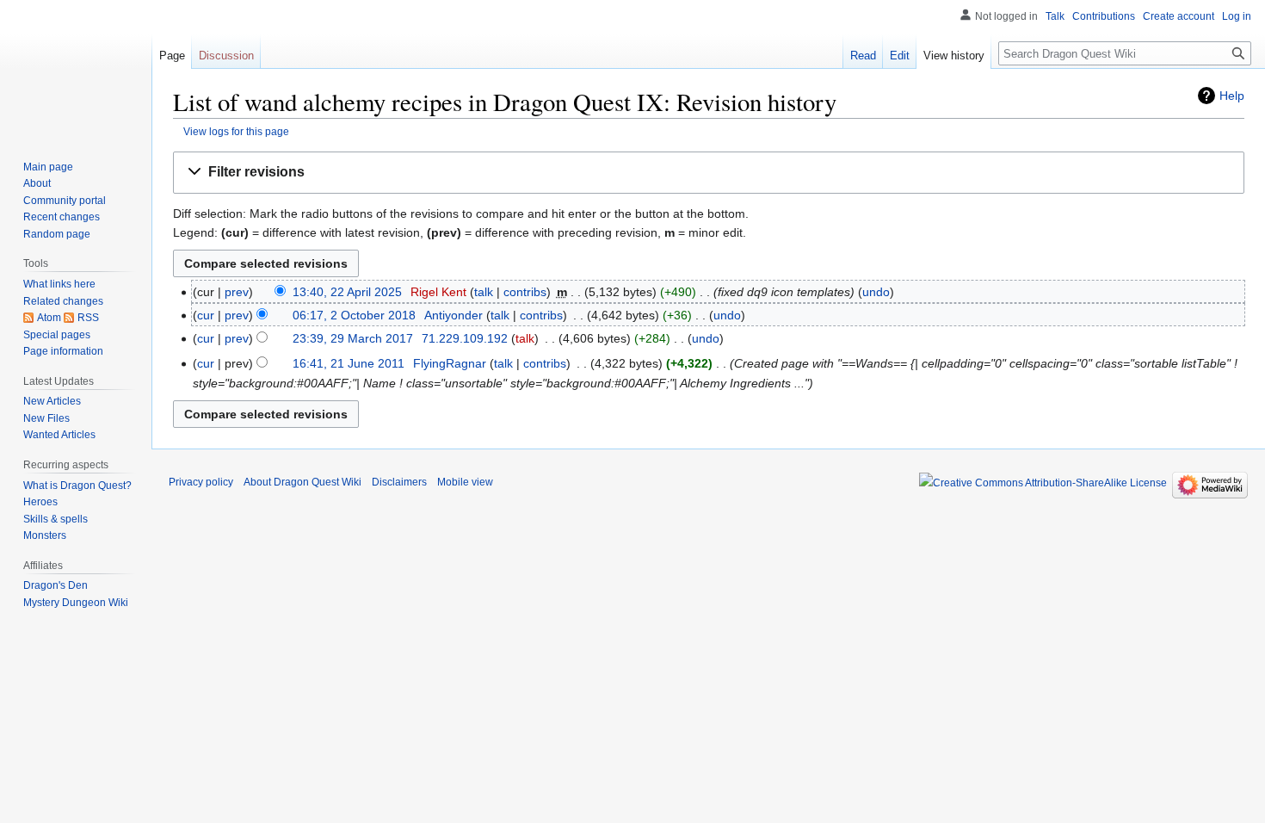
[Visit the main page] (76, 69)
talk (483, 292)
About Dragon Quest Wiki (302, 482)
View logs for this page (236, 131)
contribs (524, 292)
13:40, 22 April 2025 (347, 292)
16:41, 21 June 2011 (348, 363)
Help (1231, 95)
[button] (709, 172)
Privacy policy (201, 482)
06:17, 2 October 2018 (354, 315)
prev (237, 292)
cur (205, 315)
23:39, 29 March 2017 (353, 338)
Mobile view (465, 482)
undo (876, 292)
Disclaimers (399, 482)
